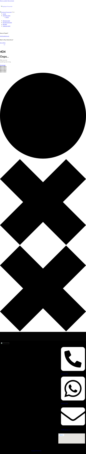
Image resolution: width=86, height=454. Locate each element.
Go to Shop (2, 42)
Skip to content (3, 0)
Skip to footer (11, 0)
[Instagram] (10, 355)
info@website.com (4, 36)
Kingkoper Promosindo (36, 450)
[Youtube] (6, 355)
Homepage (3, 65)
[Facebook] (2, 355)
